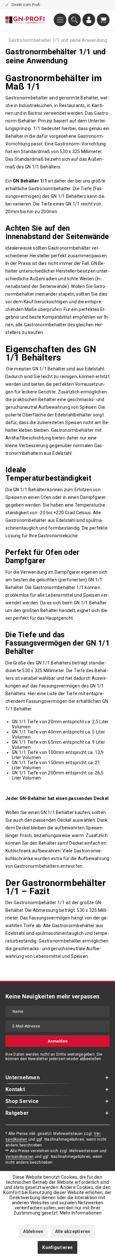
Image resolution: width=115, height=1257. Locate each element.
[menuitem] (60, 19)
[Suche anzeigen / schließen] (74, 19)
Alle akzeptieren (72, 1231)
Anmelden (57, 1041)
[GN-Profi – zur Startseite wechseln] (24, 19)
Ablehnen (33, 1231)
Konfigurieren (57, 1247)
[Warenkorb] (103, 19)
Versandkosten (19, 1156)
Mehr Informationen (81, 1212)
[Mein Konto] (88, 19)
